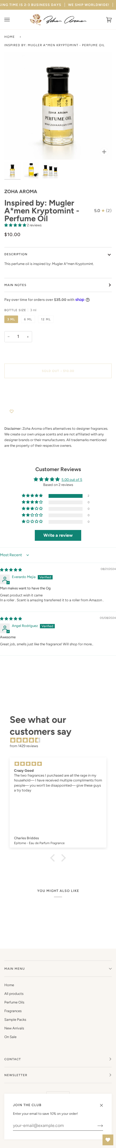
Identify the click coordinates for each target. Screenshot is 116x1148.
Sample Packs (15, 1020)
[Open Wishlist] (108, 1139)
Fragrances (13, 1011)
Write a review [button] (58, 535)
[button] (15, 225)
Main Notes (15, 285)
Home (9, 37)
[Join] (96, 1125)
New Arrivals (14, 1028)
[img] (11, 570)
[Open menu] (12, 19)
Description (16, 254)
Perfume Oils (14, 1002)
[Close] (104, 1103)
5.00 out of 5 (72, 480)
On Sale (10, 1037)
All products (13, 994)
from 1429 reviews (24, 746)
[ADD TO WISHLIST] (11, 411)
